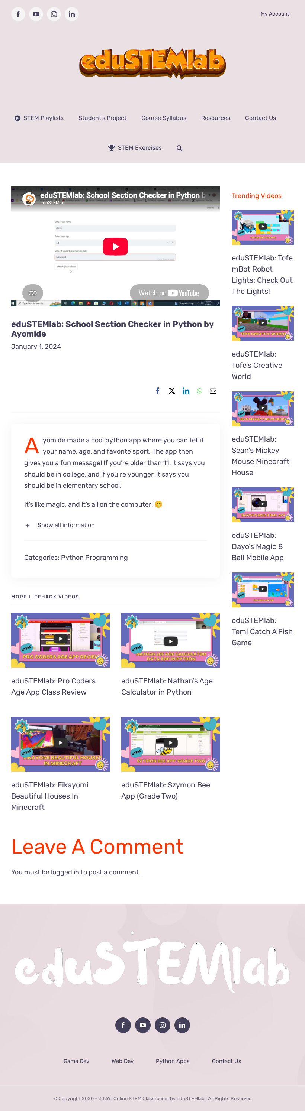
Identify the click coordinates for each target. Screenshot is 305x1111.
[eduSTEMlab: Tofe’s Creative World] (263, 323)
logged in (65, 872)
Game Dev (76, 1061)
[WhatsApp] (199, 391)
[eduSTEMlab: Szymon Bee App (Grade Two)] (170, 744)
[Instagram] (162, 1025)
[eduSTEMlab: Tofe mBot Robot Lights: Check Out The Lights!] (263, 227)
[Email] (213, 391)
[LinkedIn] (186, 391)
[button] (179, 148)
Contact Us (226, 1061)
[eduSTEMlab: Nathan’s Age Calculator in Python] (170, 640)
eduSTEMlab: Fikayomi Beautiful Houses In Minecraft (50, 796)
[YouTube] (143, 1025)
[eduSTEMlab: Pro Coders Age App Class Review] (60, 640)
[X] (172, 391)
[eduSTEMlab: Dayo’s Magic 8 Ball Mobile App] (263, 504)
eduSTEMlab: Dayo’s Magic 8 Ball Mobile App (258, 546)
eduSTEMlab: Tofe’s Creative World (257, 365)
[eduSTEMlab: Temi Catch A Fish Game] (263, 589)
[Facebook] (158, 391)
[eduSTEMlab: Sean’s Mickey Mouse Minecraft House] (263, 408)
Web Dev (123, 1061)
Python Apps (173, 1061)
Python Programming (94, 557)
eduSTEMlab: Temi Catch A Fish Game (262, 631)
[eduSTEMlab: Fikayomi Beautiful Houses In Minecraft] (60, 744)
